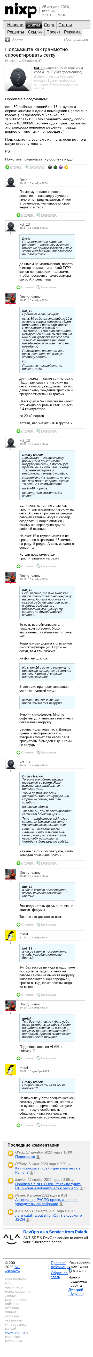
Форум (33, 25)
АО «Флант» (12, 1269)
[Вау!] (66, 167)
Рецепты (15, 32)
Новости (15, 25)
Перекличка (25, 1157)
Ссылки (35, 32)
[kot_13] (18, 90)
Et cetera (11, 60)
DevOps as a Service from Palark (55, 1232)
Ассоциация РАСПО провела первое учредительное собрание (46, 1202)
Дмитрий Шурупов (75, 1291)
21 (41, 1157)
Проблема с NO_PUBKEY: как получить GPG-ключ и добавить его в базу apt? (48, 1186)
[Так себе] (55, 167)
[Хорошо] (61, 167)
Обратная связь (59, 1275)
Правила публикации (61, 1265)
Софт (49, 25)
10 (10, 1076)
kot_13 (39, 68)
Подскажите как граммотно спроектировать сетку (36, 52)
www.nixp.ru (15, 1332)
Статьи (65, 25)
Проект (53, 32)
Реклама (72, 32)
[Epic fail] (50, 167)
